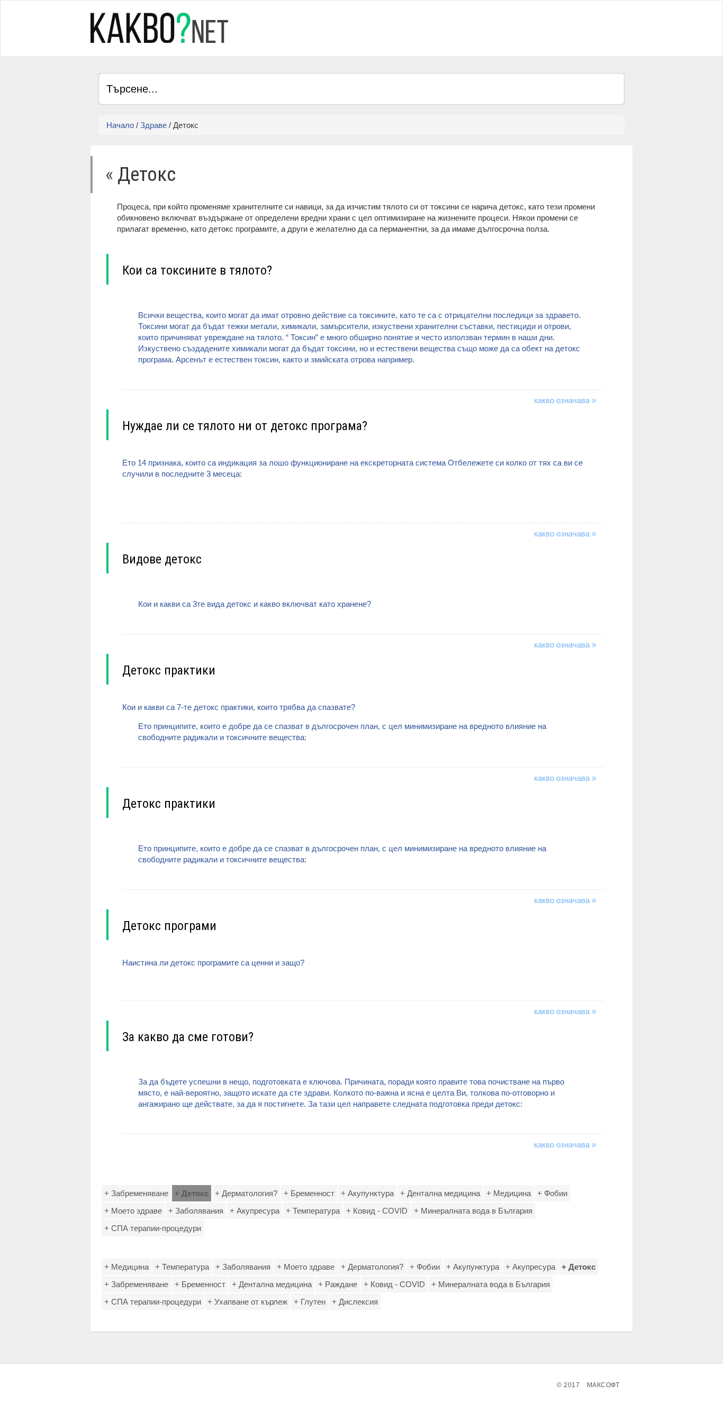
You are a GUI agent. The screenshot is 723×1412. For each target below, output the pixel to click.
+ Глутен (310, 1301)
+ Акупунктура (367, 1193)
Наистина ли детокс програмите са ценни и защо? (213, 962)
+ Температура (313, 1210)
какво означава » (565, 400)
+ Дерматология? (246, 1193)
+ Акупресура (254, 1210)
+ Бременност (309, 1193)
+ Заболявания (195, 1210)
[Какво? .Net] (159, 28)
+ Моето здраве (133, 1210)
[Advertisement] (501, 27)
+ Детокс (192, 1193)
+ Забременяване (136, 1193)
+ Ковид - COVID (377, 1210)
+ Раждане (337, 1284)
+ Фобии (552, 1193)
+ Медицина (508, 1193)
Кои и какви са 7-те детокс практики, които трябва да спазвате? (334, 722)
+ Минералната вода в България (473, 1210)
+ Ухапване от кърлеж (247, 1301)
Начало (120, 125)
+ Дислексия (355, 1301)
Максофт (603, 1385)
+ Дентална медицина (440, 1193)
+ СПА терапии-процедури (152, 1228)
